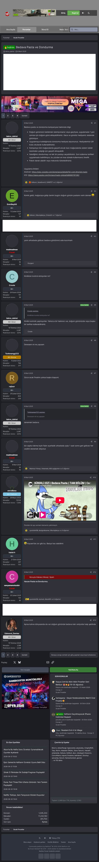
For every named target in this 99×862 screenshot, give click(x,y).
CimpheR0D (88, 748)
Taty (53, 750)
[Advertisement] (49, 72)
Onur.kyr (85, 755)
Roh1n (58, 750)
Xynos (44, 822)
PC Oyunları (60, 735)
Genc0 (61, 758)
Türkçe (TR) (55, 838)
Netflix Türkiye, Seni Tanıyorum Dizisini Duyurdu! (24, 795)
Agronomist (71, 748)
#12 (94, 572)
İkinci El (45, 29)
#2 (95, 191)
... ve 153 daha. (57, 760)
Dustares (70, 755)
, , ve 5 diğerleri (49, 469)
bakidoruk (78, 755)
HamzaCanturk (70, 758)
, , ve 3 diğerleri (47, 182)
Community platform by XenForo (49, 846)
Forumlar (27, 29)
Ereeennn (88, 753)
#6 (95, 340)
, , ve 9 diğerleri (49, 530)
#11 (94, 539)
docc (74, 753)
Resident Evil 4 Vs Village (69, 730)
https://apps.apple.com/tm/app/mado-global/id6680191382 (53, 175)
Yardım (63, 842)
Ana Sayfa (10, 29)
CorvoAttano (56, 755)
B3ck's (54, 748)
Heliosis (63, 753)
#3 (95, 236)
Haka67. (88, 750)
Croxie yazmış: (33, 311)
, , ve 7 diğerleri (46, 215)
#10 (94, 477)
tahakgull (80, 753)
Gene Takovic (79, 750)
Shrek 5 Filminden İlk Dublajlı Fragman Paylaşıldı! (24, 772)
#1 (95, 123)
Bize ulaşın (27, 842)
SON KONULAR (61, 676)
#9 (95, 442)
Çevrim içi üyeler (62, 742)
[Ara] (94, 13)
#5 (95, 305)
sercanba (55, 758)
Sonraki (24, 116)
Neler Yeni (64, 29)
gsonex (79, 758)
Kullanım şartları (39, 842)
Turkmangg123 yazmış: (36, 412)
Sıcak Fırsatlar (61, 692)
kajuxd (64, 755)
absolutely (80, 748)
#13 (94, 620)
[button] (88, 13)
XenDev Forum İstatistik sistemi (49, 851)
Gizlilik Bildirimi (53, 842)
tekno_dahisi (9, 51)
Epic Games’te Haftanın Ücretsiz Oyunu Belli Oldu (24, 762)
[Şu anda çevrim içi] (12, 488)
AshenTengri (62, 748)
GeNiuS (69, 753)
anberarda (55, 753)
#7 (95, 373)
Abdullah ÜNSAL (67, 750)
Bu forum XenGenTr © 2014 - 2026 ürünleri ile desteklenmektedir (49, 849)
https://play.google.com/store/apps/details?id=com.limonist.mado (59, 172)
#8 (95, 406)
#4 (95, 272)
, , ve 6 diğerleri (45, 599)
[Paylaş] (91, 123)
